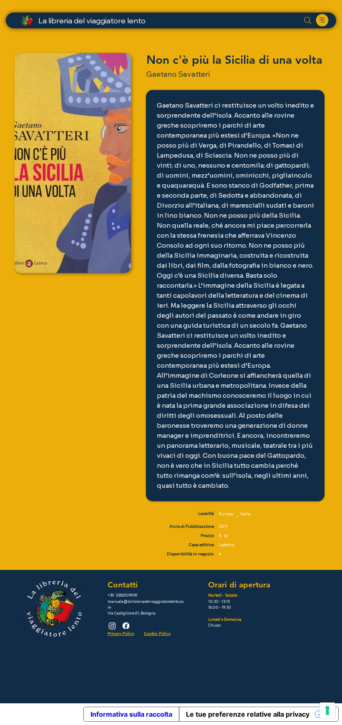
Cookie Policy (157, 633)
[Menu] (322, 20)
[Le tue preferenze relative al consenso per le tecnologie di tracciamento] (327, 710)
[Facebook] (126, 625)
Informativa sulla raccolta (131, 714)
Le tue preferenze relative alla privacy (247, 714)
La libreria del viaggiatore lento (92, 20)
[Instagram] (112, 625)
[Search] (308, 20)
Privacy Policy (121, 633)
